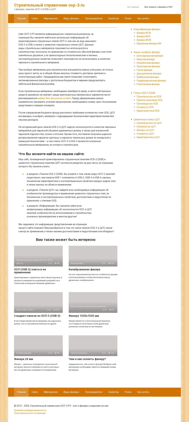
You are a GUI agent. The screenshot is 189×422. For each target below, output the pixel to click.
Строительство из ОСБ (149, 96)
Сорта (35, 18)
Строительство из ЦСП (149, 123)
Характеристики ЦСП (148, 137)
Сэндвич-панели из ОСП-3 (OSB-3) (37, 315)
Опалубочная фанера (148, 62)
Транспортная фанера (148, 66)
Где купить (143, 18)
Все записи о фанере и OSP (158, 7)
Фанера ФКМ (144, 40)
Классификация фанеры (147, 29)
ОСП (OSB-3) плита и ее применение (30, 271)
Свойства (113, 18)
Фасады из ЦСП (145, 130)
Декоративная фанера (149, 73)
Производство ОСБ (147, 103)
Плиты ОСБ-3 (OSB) (144, 93)
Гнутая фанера (144, 70)
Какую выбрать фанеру (147, 52)
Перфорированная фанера (151, 80)
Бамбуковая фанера (148, 77)
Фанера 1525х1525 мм (84, 315)
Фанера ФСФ (144, 32)
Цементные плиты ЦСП (147, 119)
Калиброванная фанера (84, 269)
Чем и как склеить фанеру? (87, 359)
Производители (93, 18)
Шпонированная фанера (150, 55)
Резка (128, 18)
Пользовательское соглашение (30, 413)
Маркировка (51, 18)
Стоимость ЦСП (145, 133)
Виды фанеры (71, 18)
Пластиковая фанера (148, 84)
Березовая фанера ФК (149, 43)
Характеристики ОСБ (148, 110)
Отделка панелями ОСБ (149, 100)
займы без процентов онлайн (54, 98)
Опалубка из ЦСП (146, 126)
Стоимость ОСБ (145, 107)
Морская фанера (146, 59)
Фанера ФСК (143, 36)
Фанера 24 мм (23, 359)
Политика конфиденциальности (30, 410)
